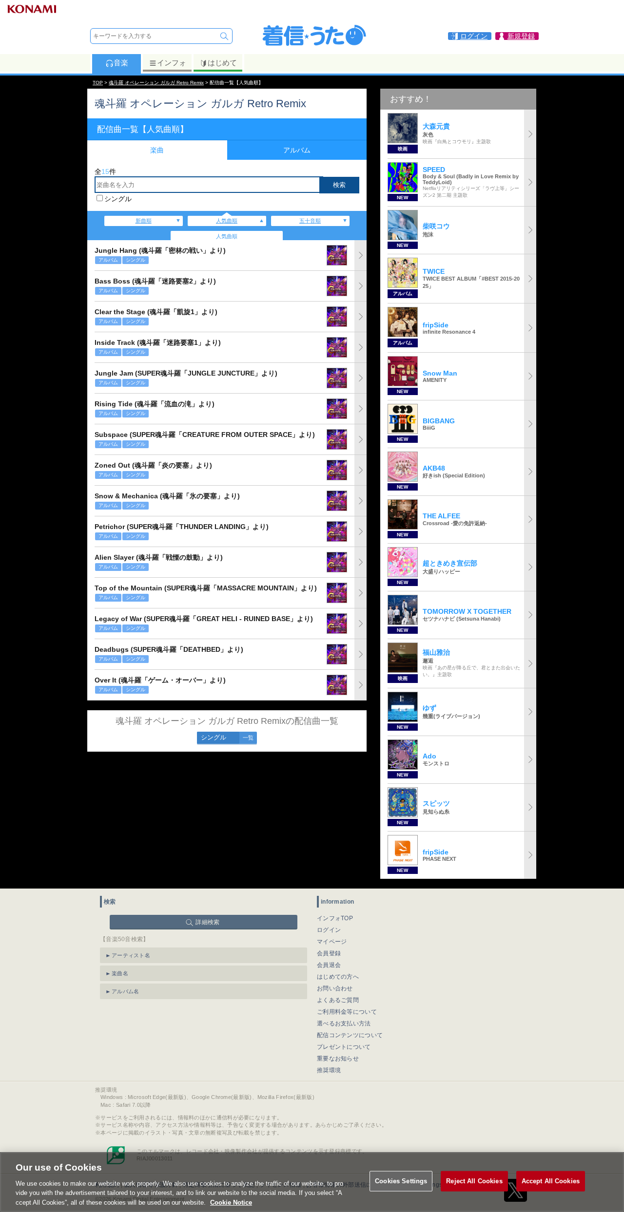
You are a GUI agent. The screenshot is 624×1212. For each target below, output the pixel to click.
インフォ (171, 62)
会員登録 (329, 953)
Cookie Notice (231, 1202)
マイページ (332, 941)
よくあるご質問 (338, 1000)
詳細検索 (207, 922)
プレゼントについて (344, 1046)
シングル (118, 199)
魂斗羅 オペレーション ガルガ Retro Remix (156, 82)
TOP (98, 82)
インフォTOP (335, 918)
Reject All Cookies (474, 1181)
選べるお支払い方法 (344, 1023)
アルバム (297, 150)
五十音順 (310, 221)
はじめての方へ (338, 976)
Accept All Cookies (551, 1181)
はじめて (222, 62)
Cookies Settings (401, 1181)
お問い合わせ (335, 988)
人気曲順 (226, 221)
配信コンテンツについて (350, 1035)
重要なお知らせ (338, 1058)
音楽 (121, 62)
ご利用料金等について (347, 1011)
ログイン (329, 930)
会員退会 (329, 965)
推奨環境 (329, 1070)
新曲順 (144, 221)
